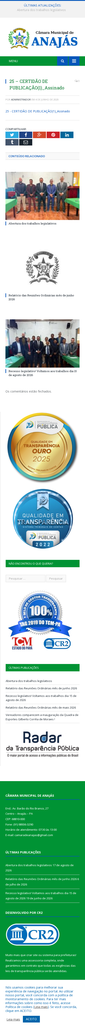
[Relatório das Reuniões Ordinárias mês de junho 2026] (42, 268)
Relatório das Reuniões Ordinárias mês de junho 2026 (43, 10)
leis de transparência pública (24, 971)
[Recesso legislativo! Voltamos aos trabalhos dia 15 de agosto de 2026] (42, 343)
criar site (32, 955)
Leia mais (41, 1007)
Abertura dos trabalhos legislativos (32, 223)
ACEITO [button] (31, 1019)
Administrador (21, 99)
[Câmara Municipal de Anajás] (42, 37)
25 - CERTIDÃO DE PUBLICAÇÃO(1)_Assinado (37, 111)
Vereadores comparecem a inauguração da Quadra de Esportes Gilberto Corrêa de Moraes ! (42, 717)
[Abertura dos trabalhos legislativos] (42, 196)
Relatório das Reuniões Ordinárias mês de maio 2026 (41, 707)
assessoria (35, 960)
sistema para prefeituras (59, 955)
